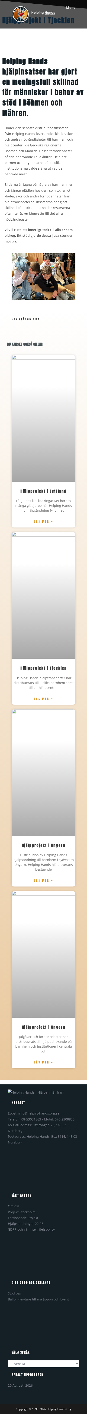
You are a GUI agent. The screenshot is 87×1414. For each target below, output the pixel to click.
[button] (7, 276)
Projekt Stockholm (21, 1212)
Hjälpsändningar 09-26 (25, 1223)
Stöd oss (14, 1293)
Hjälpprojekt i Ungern (43, 845)
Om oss (13, 1206)
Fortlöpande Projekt (23, 1218)
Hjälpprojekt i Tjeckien (43, 668)
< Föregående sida (26, 319)
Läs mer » (43, 521)
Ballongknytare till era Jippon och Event (38, 1299)
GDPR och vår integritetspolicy (31, 1229)
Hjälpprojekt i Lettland (43, 491)
